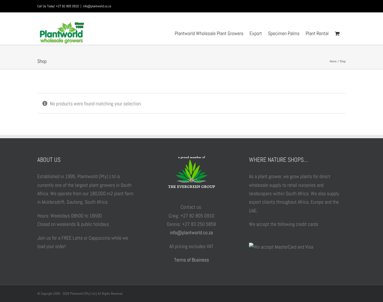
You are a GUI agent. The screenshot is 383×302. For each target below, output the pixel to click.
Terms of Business (191, 259)
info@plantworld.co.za (97, 6)
